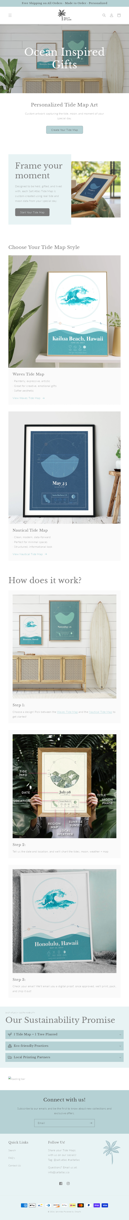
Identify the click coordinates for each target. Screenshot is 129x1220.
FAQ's (11, 1157)
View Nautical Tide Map (28, 554)
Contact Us (14, 1165)
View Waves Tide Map (26, 397)
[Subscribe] (91, 1123)
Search (12, 1150)
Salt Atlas (59, 1212)
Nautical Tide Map (100, 711)
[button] (10, 15)
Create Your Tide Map (64, 129)
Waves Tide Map (67, 711)
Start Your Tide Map (32, 212)
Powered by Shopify (72, 1212)
